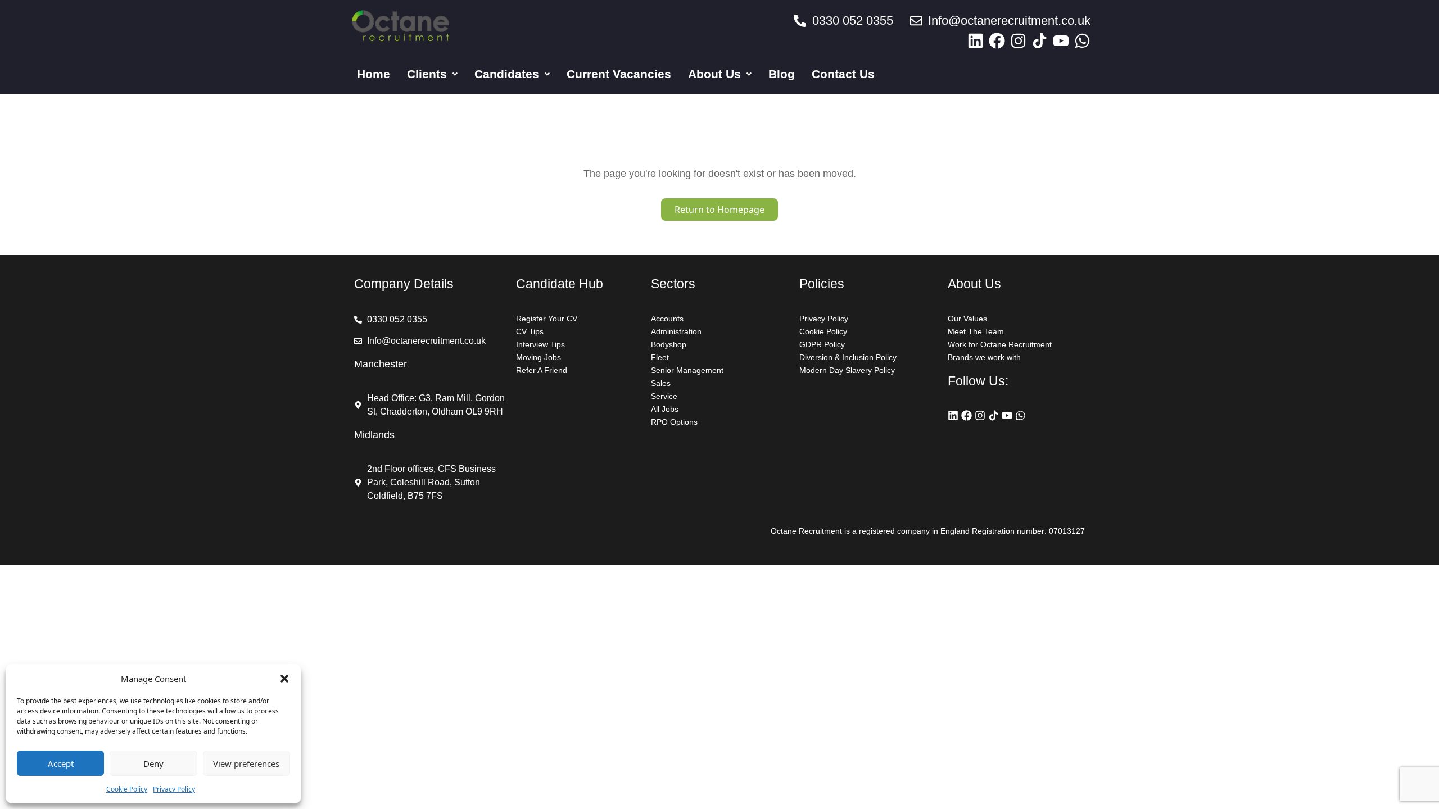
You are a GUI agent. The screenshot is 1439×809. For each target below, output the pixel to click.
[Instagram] (1018, 41)
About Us (714, 73)
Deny (153, 763)
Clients (427, 73)
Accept (61, 763)
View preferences (246, 763)
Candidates (506, 73)
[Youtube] (1061, 41)
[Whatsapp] (1082, 41)
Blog (781, 73)
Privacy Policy (174, 789)
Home (373, 73)
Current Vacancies (619, 73)
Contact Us (843, 73)
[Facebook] (997, 41)
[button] (284, 678)
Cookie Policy (126, 789)
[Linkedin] (975, 41)
